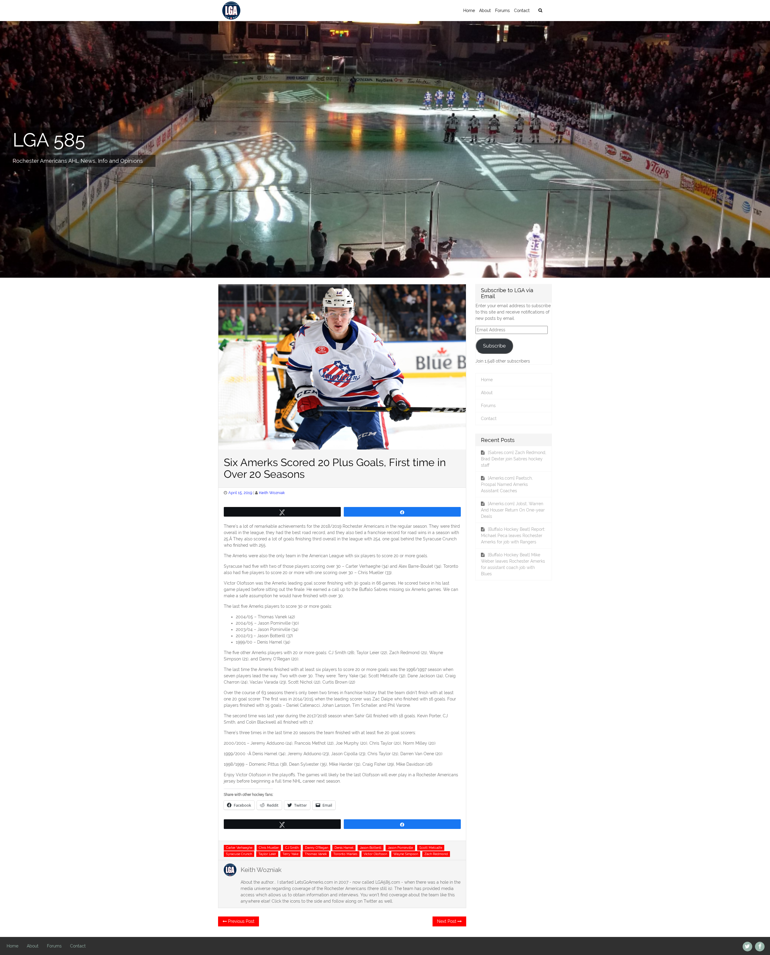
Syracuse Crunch (239, 854)
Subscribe (494, 346)
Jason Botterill (370, 847)
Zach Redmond (436, 854)
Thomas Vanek (316, 854)
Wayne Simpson (405, 854)
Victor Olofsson (375, 854)
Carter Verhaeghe (239, 847)
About (485, 10)
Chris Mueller (269, 847)
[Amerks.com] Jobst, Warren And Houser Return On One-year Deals (513, 510)
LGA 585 (49, 140)
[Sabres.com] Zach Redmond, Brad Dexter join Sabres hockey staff (513, 459)
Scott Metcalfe (430, 847)
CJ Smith (292, 847)
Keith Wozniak (272, 492)
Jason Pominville (400, 847)
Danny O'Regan (316, 847)
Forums (502, 10)
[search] (540, 10)
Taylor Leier (267, 854)
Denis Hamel (343, 847)
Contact (522, 10)
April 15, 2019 (240, 492)
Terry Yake (290, 854)
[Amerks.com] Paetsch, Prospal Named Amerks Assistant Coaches (507, 484)
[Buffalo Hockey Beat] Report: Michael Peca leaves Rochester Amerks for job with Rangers (513, 535)
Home (469, 10)
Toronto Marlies (345, 854)
